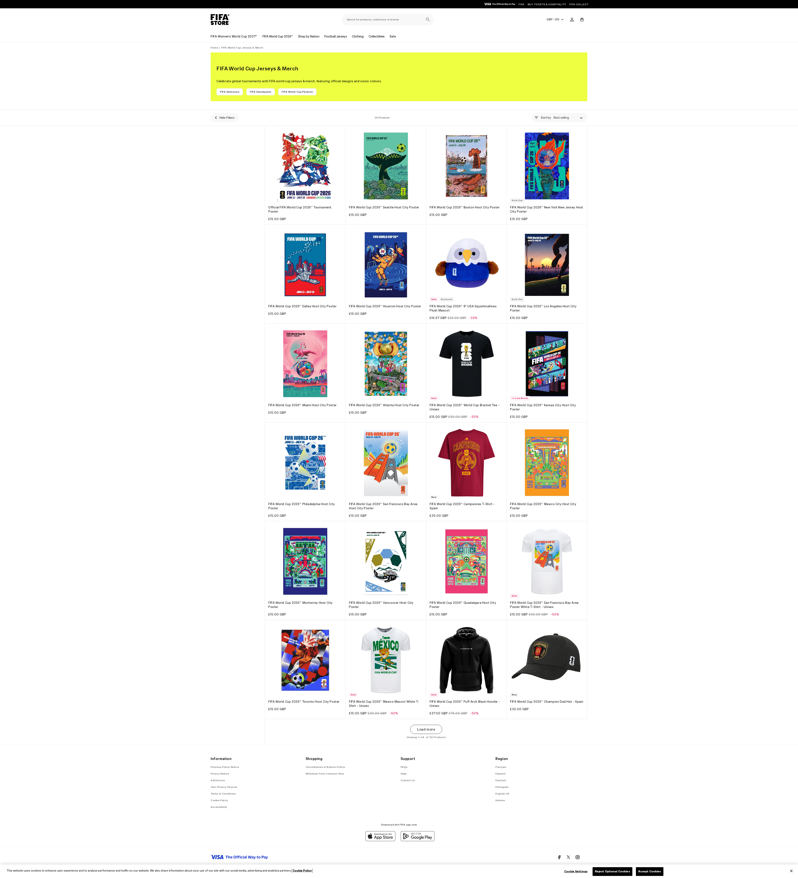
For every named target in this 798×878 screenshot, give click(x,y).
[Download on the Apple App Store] (380, 840)
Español (500, 773)
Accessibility (219, 806)
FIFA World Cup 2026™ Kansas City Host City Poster (543, 407)
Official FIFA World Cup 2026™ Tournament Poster (299, 209)
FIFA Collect (579, 4)
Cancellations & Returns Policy (325, 766)
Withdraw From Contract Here (325, 773)
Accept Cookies (649, 871)
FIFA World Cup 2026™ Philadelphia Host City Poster (301, 506)
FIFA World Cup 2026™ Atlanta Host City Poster (384, 405)
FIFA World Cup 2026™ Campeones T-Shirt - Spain (462, 506)
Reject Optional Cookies (612, 871)
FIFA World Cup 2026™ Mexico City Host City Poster (543, 506)
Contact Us (408, 780)
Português (501, 786)
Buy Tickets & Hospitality (547, 4)
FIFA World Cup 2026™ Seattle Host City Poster (384, 207)
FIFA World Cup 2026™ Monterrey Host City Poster (300, 605)
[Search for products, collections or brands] (428, 19)
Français (500, 766)
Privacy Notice (220, 773)
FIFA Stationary (229, 91)
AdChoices (218, 780)
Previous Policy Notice (225, 766)
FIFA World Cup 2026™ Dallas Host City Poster (302, 306)
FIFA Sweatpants (260, 91)
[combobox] (388, 19)
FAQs (404, 766)
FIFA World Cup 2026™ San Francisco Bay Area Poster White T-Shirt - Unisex (544, 605)
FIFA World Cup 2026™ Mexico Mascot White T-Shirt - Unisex (384, 704)
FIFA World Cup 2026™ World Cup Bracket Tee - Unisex (464, 407)
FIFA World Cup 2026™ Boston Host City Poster (465, 207)
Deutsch (500, 780)
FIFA (521, 4)
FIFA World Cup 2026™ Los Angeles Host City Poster (543, 308)
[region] (399, 871)
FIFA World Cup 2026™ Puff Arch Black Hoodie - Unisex (465, 704)
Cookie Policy (219, 800)
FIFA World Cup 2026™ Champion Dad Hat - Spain (546, 702)
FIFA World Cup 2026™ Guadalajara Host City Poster (463, 605)
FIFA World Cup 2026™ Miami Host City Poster (302, 405)
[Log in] (572, 19)
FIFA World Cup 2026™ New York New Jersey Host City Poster (546, 209)
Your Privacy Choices (224, 786)
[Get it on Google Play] (417, 840)
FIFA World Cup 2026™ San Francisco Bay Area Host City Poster (383, 506)
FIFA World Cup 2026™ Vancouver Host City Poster (381, 605)
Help (404, 773)
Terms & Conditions (223, 793)
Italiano (500, 800)
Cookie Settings (576, 871)
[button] (582, 19)
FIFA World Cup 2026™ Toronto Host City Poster (304, 702)
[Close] (791, 871)
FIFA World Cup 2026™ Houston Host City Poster (385, 306)
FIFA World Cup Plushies (297, 91)
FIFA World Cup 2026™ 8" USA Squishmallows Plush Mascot (463, 308)
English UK (502, 793)
